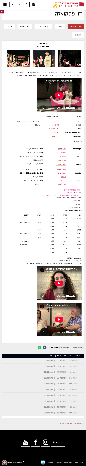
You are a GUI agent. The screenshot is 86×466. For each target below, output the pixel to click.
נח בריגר (63, 177)
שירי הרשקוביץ (61, 160)
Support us (58, 442)
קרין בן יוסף (55, 125)
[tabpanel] (43, 191)
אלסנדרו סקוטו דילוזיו (59, 169)
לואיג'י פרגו (55, 132)
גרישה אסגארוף (54, 129)
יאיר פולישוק (62, 184)
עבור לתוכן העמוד (46, 2)
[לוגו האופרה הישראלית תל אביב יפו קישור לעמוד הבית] (68, 5)
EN (19, 4)
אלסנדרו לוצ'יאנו (61, 165)
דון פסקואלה (68, 14)
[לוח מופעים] (34, 4)
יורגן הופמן (55, 136)
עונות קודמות (66, 348)
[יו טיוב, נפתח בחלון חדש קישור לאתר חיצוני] (25, 442)
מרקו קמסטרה (61, 153)
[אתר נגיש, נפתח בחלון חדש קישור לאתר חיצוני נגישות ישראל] (43, 462)
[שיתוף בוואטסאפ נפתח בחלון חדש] (39, 347)
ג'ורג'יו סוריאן (62, 149)
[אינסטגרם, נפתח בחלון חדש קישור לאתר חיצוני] (45, 442)
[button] (5, 4)
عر (12, 4)
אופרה (74, 348)
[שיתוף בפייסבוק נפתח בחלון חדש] (44, 347)
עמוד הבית (80, 348)
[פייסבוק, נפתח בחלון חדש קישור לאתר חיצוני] (35, 442)
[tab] (76, 26)
